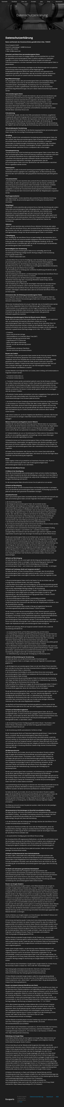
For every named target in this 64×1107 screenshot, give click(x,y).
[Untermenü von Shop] (52, 1)
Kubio (21, 1101)
